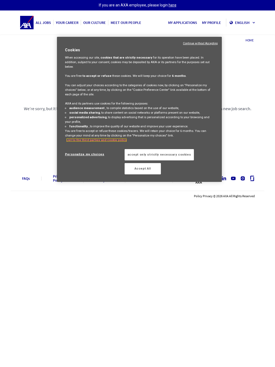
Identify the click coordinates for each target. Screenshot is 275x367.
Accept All (143, 168)
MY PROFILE (211, 22)
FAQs (26, 179)
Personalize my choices (84, 154)
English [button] (242, 22)
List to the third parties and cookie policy (96, 140)
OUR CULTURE (94, 22)
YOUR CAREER (67, 22)
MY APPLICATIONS (182, 22)
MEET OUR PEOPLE (126, 22)
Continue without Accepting (200, 43)
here (172, 5)
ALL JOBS (43, 22)
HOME (249, 40)
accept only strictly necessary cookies (159, 154)
